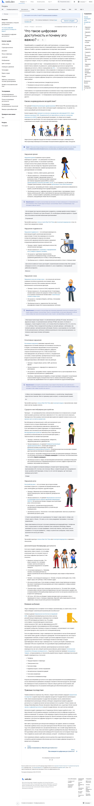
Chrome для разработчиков (81, 784)
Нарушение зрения (30, 157)
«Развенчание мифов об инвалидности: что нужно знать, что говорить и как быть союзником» (51, 148)
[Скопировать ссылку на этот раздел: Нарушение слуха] (38, 276)
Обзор (32, 1)
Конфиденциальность (12, 9)
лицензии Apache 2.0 (38, 767)
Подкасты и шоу (81, 795)
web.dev (26, 26)
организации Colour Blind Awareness (62, 184)
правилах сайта (61, 767)
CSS (76, 9)
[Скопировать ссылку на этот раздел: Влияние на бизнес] (41, 604)
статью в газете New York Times (45, 222)
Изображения (41, 9)
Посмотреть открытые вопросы (71, 786)
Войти (90, 1)
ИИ (2, 9)
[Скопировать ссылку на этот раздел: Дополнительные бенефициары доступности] (57, 546)
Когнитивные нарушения (31, 343)
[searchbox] (10, 14)
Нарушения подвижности (31, 232)
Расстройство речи (30, 484)
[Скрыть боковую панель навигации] (17, 803)
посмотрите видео (58, 403)
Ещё (49, 1)
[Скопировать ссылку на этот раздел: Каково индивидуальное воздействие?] (57, 101)
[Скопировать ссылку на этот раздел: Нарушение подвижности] (43, 229)
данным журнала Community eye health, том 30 (40, 182)
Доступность (24, 9)
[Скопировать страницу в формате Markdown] (42, 40)
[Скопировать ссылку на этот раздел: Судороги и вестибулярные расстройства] (55, 410)
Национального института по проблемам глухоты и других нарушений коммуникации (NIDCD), (44, 499)
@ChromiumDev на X (88, 781)
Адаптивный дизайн (53, 9)
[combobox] (64, 1)
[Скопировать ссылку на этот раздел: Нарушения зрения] (39, 154)
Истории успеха (80, 792)
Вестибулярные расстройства (33, 432)
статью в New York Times (44, 403)
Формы (63, 9)
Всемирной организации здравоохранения (43, 106)
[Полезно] (74, 27)
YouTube (88, 784)
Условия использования (27, 803)
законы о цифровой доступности (34, 707)
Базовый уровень (41, 1)
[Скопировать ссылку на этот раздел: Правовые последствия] (44, 690)
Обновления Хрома (81, 788)
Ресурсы (22, 1)
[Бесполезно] (76, 27)
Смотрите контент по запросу (50, 15)
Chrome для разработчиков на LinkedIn (89, 789)
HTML (33, 9)
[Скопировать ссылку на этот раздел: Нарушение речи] (37, 481)
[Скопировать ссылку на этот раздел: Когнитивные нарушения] (43, 340)
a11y (54, 68)
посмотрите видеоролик (64, 222)
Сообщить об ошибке (71, 781)
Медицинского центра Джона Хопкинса (38, 449)
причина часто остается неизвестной (35, 419)
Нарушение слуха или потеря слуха (34, 279)
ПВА (70, 9)
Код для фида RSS (88, 794)
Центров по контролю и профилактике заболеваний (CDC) (53, 113)
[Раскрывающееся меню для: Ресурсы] (27, 2)
